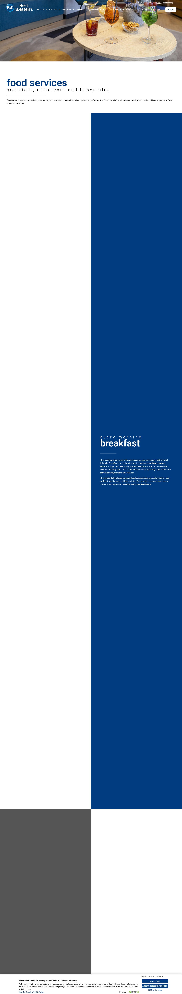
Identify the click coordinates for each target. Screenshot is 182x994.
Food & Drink (110, 9)
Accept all (155, 981)
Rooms (53, 9)
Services (66, 9)
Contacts (141, 9)
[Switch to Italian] (153, 9)
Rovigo (127, 9)
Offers (80, 9)
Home (40, 9)
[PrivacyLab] (133, 992)
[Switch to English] (158, 9)
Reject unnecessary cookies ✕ (152, 976)
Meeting (93, 9)
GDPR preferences (155, 990)
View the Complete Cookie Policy (31, 992)
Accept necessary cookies (154, 986)
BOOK (171, 9)
